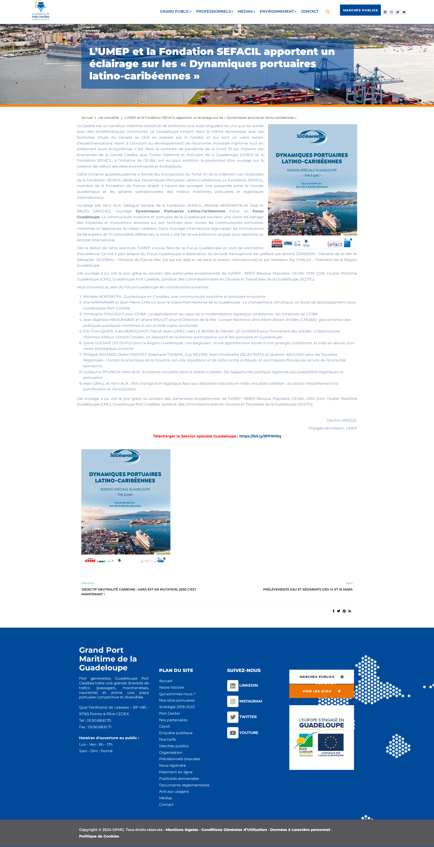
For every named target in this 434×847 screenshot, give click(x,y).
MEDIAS (245, 11)
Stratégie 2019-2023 (177, 707)
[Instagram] (391, 12)
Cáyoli (164, 726)
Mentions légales (182, 830)
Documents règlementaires (184, 785)
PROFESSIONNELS (213, 11)
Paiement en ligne (176, 772)
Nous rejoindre (172, 765)
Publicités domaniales (179, 778)
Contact (166, 804)
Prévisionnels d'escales (179, 759)
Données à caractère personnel (300, 830)
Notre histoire (171, 687)
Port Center (169, 713)
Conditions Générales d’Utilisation (234, 830)
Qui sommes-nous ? (177, 694)
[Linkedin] (385, 12)
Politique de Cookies (99, 836)
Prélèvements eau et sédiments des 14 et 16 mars (308, 589)
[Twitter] (398, 12)
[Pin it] (344, 611)
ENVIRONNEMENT (277, 11)
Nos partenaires (173, 720)
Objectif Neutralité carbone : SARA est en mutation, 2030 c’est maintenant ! (138, 591)
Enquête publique (176, 733)
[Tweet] (338, 611)
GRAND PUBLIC (174, 11)
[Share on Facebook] (334, 611)
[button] (328, 12)
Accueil (165, 681)
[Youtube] (404, 12)
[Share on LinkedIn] (349, 611)
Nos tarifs (167, 739)
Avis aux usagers (174, 791)
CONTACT (310, 11)
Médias (165, 798)
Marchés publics (174, 746)
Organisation (170, 752)
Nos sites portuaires (177, 700)
